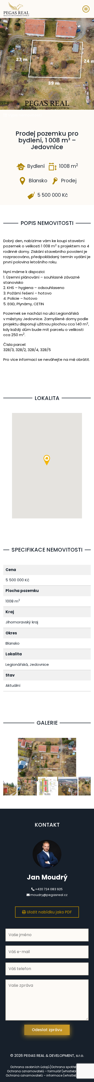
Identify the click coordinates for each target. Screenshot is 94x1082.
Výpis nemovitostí (24, 115)
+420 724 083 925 (48, 889)
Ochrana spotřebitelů (67, 1067)
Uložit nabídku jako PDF (49, 912)
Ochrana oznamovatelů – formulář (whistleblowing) (47, 1071)
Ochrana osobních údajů (30, 1067)
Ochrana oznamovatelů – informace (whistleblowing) (47, 1075)
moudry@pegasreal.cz (48, 895)
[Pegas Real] (16, 9)
